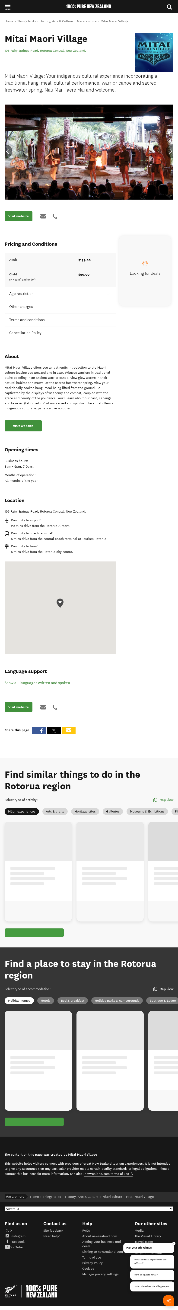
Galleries (113, 811)
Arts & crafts (55, 811)
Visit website (18, 216)
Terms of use (91, 1257)
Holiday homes (19, 1001)
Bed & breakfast (72, 1001)
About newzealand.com (99, 1236)
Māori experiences (21, 811)
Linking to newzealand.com (102, 1252)
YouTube (16, 1247)
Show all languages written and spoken (37, 683)
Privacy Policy (92, 1263)
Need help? (51, 1236)
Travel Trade (144, 1242)
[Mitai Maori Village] (154, 52)
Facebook (17, 1242)
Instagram (17, 1236)
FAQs (86, 1231)
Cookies (88, 1269)
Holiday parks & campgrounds (117, 1001)
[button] (7, 7)
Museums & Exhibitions (147, 811)
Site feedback (53, 1231)
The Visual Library (148, 1236)
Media (139, 1231)
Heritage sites (85, 811)
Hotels (46, 1001)
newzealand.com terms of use (109, 1174)
